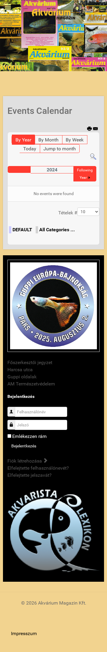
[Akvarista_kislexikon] (53, 531)
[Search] (93, 156)
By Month (48, 140)
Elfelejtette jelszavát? (29, 475)
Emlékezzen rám (29, 436)
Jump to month (59, 149)
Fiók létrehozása (25, 461)
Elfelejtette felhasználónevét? (38, 468)
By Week (75, 140)
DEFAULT (22, 229)
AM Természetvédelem (31, 384)
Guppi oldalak (22, 377)
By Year (23, 140)
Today (29, 149)
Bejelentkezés (23, 446)
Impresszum (24, 633)
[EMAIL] (95, 129)
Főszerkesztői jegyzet (29, 362)
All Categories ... (57, 229)
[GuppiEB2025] (53, 305)
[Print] (89, 129)
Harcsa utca (20, 369)
